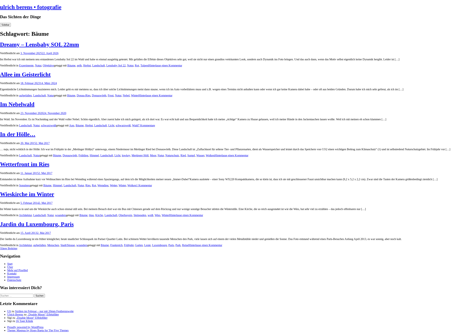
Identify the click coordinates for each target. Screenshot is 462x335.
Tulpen (144, 65)
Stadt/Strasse (67, 245)
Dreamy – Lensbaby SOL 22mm (39, 44)
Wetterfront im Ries (24, 164)
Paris (171, 245)
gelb (79, 65)
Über (10, 267)
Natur (38, 65)
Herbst (87, 65)
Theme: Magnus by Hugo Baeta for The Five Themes (38, 330)
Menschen (53, 245)
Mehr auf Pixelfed (17, 270)
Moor (153, 155)
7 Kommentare (146, 125)
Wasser (200, 155)
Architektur (25, 215)
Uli (9, 311)
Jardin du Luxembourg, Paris (37, 224)
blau (91, 215)
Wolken (210, 155)
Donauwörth (99, 95)
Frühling (83, 155)
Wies (157, 215)
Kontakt (11, 273)
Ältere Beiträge (8, 248)
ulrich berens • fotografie (30, 7)
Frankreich (116, 245)
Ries (87, 185)
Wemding (102, 185)
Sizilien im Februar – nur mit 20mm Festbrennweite (44, 311)
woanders (60, 215)
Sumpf (191, 155)
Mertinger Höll (140, 155)
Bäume (71, 65)
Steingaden (140, 215)
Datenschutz (14, 280)
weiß (150, 215)
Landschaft (98, 65)
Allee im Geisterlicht (25, 74)
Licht (111, 125)
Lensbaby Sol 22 (116, 65)
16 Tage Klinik (24, 321)
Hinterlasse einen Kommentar (165, 65)
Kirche (99, 215)
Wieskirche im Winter (27, 194)
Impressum (13, 276)
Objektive (48, 65)
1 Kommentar (144, 185)
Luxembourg (159, 245)
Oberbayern (125, 215)
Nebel (126, 95)
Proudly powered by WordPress (25, 327)
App (71, 125)
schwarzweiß (48, 125)
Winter (135, 95)
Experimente (26, 65)
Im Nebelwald (17, 104)
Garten (139, 245)
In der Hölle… (17, 134)
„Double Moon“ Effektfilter (43, 314)
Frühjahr (129, 245)
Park (178, 245)
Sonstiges (24, 185)
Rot (137, 65)
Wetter (113, 185)
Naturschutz (172, 155)
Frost (111, 95)
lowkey (126, 155)
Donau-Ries (83, 95)
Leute (147, 245)
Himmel (94, 155)
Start (9, 263)
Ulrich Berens (15, 314)
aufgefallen (25, 95)
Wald (135, 125)
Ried (183, 155)
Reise (185, 245)
